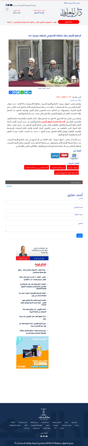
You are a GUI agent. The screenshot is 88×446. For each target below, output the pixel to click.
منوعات (55, 425)
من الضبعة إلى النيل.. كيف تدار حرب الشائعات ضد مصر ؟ (40, 250)
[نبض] (55, 155)
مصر (66, 422)
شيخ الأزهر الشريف (58, 167)
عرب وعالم (34, 422)
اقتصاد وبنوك (56, 422)
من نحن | (15, 5)
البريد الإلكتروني (78, 207)
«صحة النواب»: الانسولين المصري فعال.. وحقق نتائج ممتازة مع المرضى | (43, 22)
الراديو (62, 428)
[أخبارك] (64, 155)
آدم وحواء (36, 428)
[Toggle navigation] (7, 9)
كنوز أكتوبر (47, 428)
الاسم (81, 198)
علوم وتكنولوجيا (36, 425)
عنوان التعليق (79, 214)
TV (55, 428)
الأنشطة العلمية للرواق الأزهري (53, 121)
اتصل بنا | (21, 5)
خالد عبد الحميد (75, 100)
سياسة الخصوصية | (30, 5)
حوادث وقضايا (66, 425)
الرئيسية (73, 422)
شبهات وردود (73, 167)
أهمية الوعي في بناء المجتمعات (36, 167)
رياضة (77, 425)
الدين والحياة (76, 97)
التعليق (80, 223)
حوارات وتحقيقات (15, 425)
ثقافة (13, 422)
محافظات (45, 422)
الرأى (25, 425)
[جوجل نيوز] (74, 156)
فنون (47, 425)
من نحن (26, 428)
